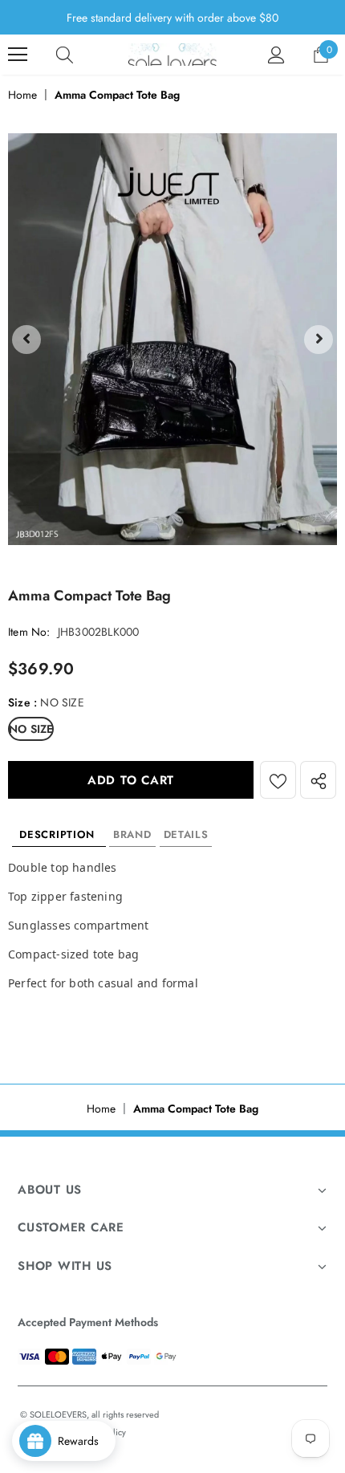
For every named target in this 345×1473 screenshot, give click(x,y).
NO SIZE (31, 729)
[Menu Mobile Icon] (17, 54)
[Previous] (26, 339)
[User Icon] (276, 55)
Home (22, 95)
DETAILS (186, 834)
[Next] (318, 339)
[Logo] (172, 54)
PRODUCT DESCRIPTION (59, 835)
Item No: (29, 632)
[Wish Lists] (278, 780)
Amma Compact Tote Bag (117, 95)
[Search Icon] (64, 54)
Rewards (83, 1441)
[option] (172, 339)
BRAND (132, 834)
